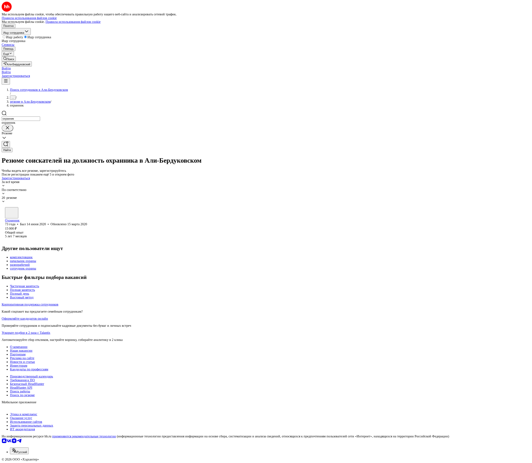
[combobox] (21, 118)
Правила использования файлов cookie (73, 22)
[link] (9, 58)
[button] (6, 68)
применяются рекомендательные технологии (84, 436)
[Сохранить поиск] (6, 144)
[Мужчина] (11, 212)
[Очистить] (7, 128)
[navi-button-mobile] (6, 81)
